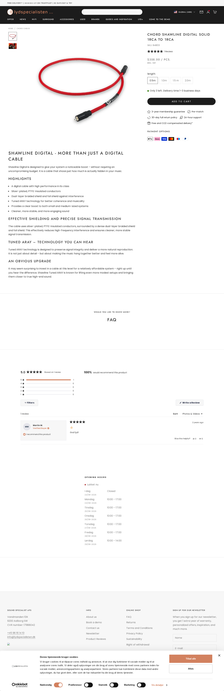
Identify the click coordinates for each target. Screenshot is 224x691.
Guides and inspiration (119, 19)
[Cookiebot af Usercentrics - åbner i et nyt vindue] (19, 685)
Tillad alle (191, 658)
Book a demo (94, 622)
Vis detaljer (157, 685)
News (23, 19)
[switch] (88, 684)
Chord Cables (23, 28)
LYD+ (140, 19)
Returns (131, 622)
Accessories (67, 19)
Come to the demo (159, 19)
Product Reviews (96, 639)
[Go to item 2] (12, 46)
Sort (175, 413)
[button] (181, 51)
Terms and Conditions (139, 628)
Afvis (191, 668)
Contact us (92, 628)
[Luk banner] (219, 655)
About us (91, 617)
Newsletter (92, 633)
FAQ (128, 617)
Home (10, 28)
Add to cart (181, 101)
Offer (10, 19)
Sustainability (134, 639)
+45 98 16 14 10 (15, 633)
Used (82, 19)
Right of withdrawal (137, 644)
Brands (95, 19)
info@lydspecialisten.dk (21, 637)
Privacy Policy (134, 633)
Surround (48, 19)
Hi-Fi (34, 19)
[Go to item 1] (12, 36)
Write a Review (192, 403)
